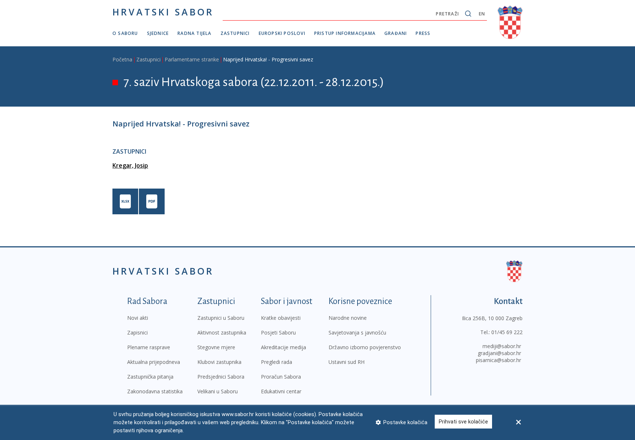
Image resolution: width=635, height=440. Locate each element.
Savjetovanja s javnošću (357, 332)
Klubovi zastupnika (219, 361)
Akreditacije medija (283, 347)
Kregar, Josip (130, 165)
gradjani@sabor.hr (499, 353)
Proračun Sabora (281, 376)
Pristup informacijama (345, 33)
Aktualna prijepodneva (153, 361)
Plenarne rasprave (148, 347)
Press (423, 33)
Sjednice (158, 33)
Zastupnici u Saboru (220, 317)
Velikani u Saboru (217, 391)
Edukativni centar (281, 391)
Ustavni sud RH (347, 361)
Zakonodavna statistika (155, 391)
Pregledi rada (276, 361)
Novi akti (137, 317)
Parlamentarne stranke (192, 59)
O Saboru (125, 33)
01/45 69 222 (507, 332)
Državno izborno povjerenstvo (365, 347)
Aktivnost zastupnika (221, 332)
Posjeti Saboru (278, 332)
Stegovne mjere (216, 347)
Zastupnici (235, 33)
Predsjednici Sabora (220, 376)
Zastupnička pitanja (150, 376)
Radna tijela (194, 33)
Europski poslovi (282, 33)
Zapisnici (137, 332)
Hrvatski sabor (163, 12)
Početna (122, 59)
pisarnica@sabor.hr (498, 360)
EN (482, 14)
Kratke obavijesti (281, 317)
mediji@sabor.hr (501, 346)
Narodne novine (348, 317)
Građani (395, 33)
